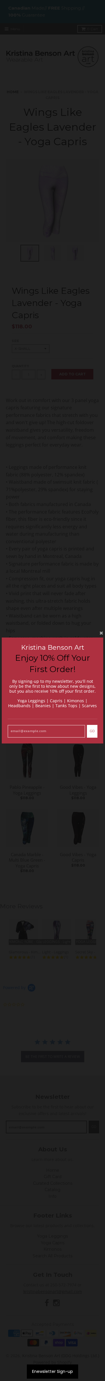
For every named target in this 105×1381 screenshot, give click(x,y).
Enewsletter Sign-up (52, 1371)
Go (92, 731)
